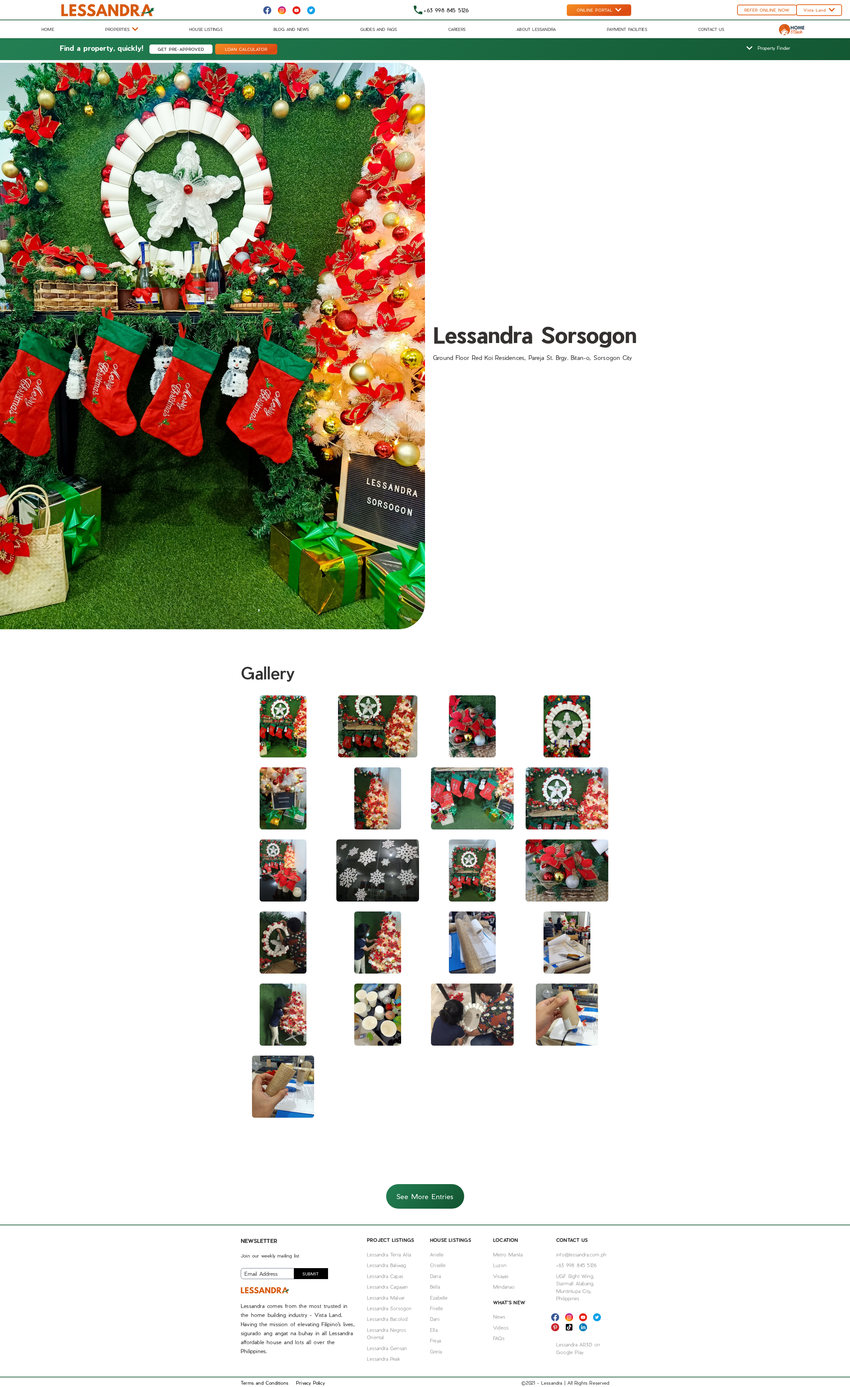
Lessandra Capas (385, 1276)
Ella (434, 1330)
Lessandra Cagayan (387, 1287)
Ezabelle (439, 1298)
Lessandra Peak (383, 1359)
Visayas (500, 1276)
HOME (48, 29)
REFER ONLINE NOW (767, 10)
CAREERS (457, 29)
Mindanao (504, 1287)
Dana (435, 1276)
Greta (436, 1351)
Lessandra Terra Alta (389, 1254)
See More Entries (425, 1196)
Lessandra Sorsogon (389, 1308)
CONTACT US (711, 29)
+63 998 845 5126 (576, 1265)
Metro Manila (508, 1254)
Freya (435, 1341)
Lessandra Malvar (386, 1298)
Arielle (437, 1254)
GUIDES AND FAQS (378, 29)
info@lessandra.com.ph (581, 1254)
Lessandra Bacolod (387, 1319)
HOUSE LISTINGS (205, 29)
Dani (435, 1319)
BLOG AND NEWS (291, 29)
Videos (500, 1328)
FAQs (498, 1338)
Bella (435, 1287)
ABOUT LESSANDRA (536, 29)
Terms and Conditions (264, 1383)
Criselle (438, 1265)
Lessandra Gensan (387, 1348)
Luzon (499, 1265)
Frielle (436, 1308)
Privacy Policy (310, 1383)
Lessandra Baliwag (386, 1265)
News (499, 1317)
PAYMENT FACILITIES (627, 29)
